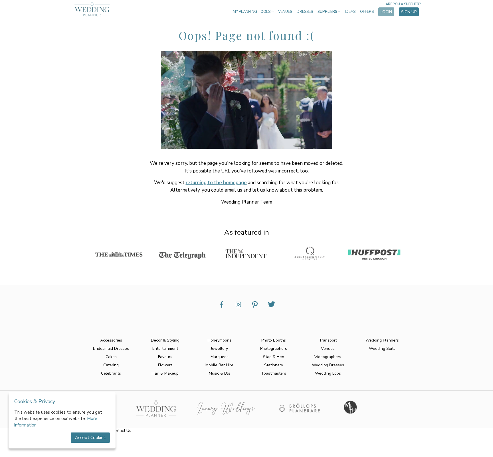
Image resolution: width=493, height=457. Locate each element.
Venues (285, 11)
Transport (328, 340)
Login (386, 12)
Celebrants (111, 373)
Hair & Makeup (165, 373)
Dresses (305, 11)
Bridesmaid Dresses (111, 348)
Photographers (273, 348)
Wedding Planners (382, 340)
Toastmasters (273, 373)
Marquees (220, 356)
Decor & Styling (165, 340)
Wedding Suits (382, 348)
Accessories (111, 340)
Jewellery (219, 348)
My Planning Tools (252, 11)
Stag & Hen (273, 356)
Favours (165, 356)
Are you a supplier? (403, 4)
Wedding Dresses (328, 365)
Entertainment (165, 348)
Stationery (273, 365)
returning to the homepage (216, 182)
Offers (367, 11)
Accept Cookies (90, 437)
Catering (111, 365)
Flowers (165, 365)
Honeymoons (219, 340)
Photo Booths (273, 340)
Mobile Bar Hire (219, 365)
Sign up (409, 12)
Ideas (350, 11)
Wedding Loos (328, 373)
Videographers (327, 356)
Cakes (111, 356)
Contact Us (121, 430)
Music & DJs (219, 373)
